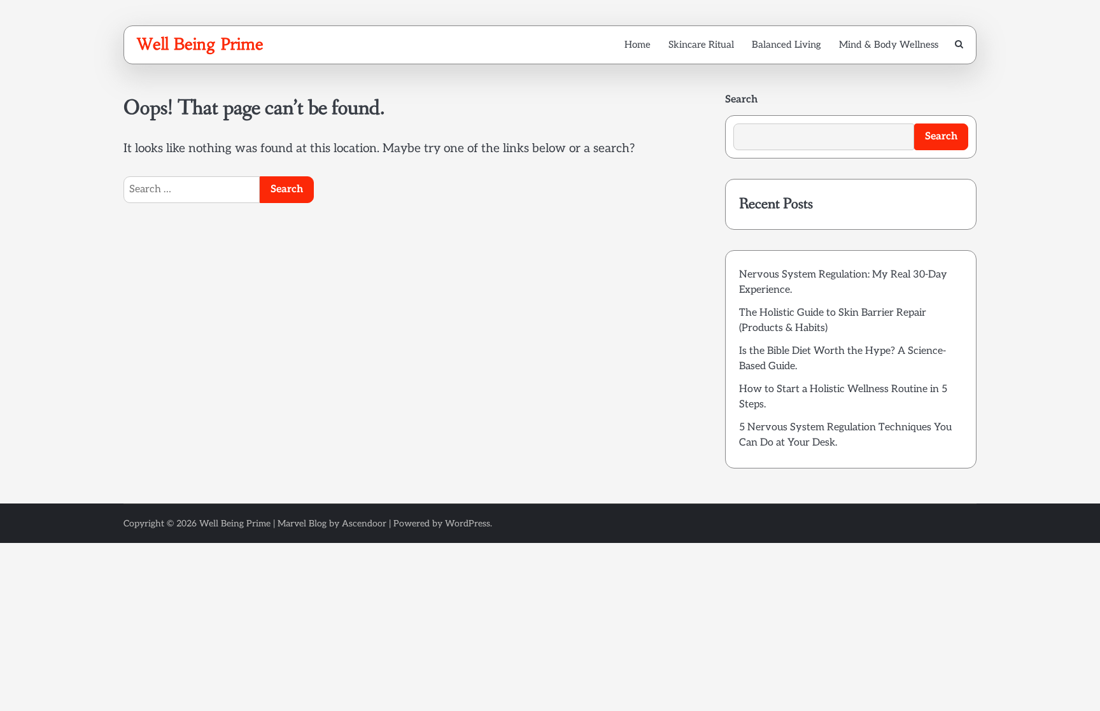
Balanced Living (786, 44)
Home (637, 44)
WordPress (467, 523)
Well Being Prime (200, 44)
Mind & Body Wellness (888, 44)
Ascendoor (364, 523)
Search (741, 100)
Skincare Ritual (701, 44)
